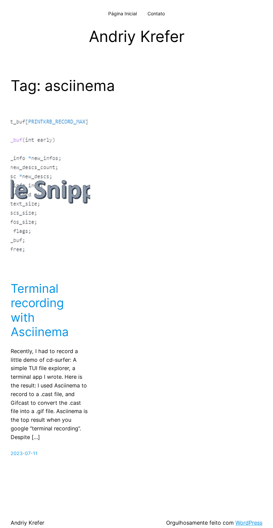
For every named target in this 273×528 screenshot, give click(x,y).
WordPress (248, 522)
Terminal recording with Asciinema (40, 310)
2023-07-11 (24, 453)
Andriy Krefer (136, 36)
